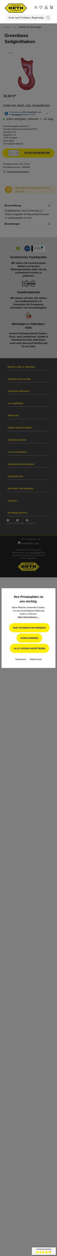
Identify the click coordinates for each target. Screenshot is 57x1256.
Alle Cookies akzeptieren (29, 648)
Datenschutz (36, 659)
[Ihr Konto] (46, 7)
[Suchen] (48, 18)
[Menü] (35, 7)
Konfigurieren (29, 638)
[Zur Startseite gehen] (12, 7)
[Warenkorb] (51, 7)
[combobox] (26, 18)
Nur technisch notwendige (29, 627)
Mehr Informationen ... (28, 617)
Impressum (21, 659)
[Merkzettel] (41, 7)
